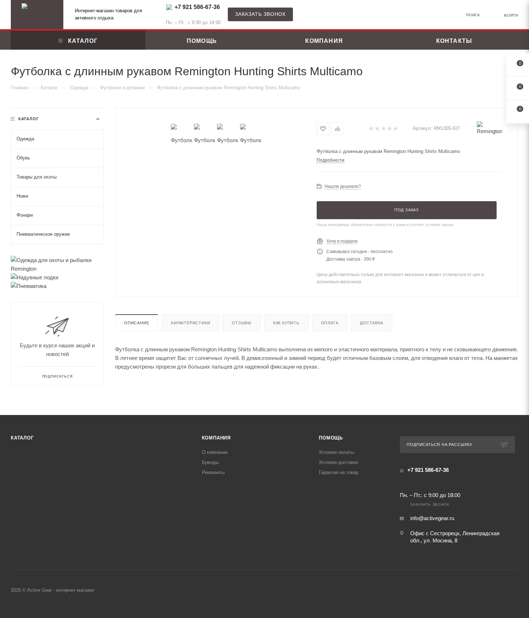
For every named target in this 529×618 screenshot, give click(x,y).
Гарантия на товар (338, 472)
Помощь (331, 438)
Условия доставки (338, 462)
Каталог (22, 438)
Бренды (210, 462)
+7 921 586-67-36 (197, 7)
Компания (216, 438)
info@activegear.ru (432, 518)
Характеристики (190, 323)
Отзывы (242, 323)
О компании (214, 452)
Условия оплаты (336, 452)
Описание (136, 323)
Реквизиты (213, 472)
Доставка (371, 323)
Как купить (286, 323)
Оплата (330, 323)
